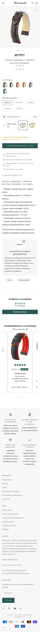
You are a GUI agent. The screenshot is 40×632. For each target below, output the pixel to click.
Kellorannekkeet (23, 280)
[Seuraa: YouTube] (15, 608)
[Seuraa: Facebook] (3, 608)
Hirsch (9, 280)
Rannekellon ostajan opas (12, 495)
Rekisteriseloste (8, 522)
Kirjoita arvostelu (20, 312)
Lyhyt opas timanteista (10, 491)
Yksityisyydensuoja (9, 525)
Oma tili (5, 484)
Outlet (4, 487)
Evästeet (5, 529)
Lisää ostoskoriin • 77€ (20, 146)
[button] (18, 396)
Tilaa (8, 600)
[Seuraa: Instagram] (9, 608)
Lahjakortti (6, 499)
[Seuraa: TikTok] (21, 608)
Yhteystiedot (7, 480)
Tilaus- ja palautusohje (10, 514)
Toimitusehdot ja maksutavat (13, 518)
